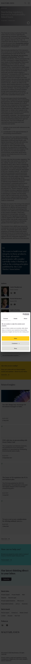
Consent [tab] (5, 318)
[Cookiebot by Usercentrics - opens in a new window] (22, 314)
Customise (15, 343)
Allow (15, 338)
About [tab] (25, 318)
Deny (15, 348)
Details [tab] (15, 318)
